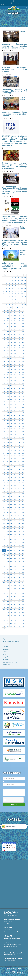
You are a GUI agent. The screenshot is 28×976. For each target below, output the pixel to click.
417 (4, 450)
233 (11, 367)
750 (15, 599)
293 (11, 394)
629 (11, 545)
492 (15, 483)
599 (11, 531)
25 (22, 280)
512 (23, 491)
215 (11, 358)
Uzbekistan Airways (10, 826)
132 (15, 321)
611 (11, 537)
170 (23, 337)
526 (8, 499)
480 (15, 477)
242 (23, 369)
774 (15, 610)
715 (19, 583)
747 (4, 599)
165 (4, 337)
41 (22, 286)
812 (23, 626)
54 (12, 291)
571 (19, 518)
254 (23, 375)
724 (8, 588)
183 (4, 345)
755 (11, 602)
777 (4, 612)
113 (11, 313)
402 (15, 442)
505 (19, 488)
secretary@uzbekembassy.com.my (13, 931)
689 (11, 572)
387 (4, 437)
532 (8, 502)
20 (6, 280)
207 (4, 356)
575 (11, 520)
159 (4, 334)
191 (11, 348)
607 (19, 534)
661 (19, 558)
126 (15, 318)
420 (15, 450)
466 (8, 472)
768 (15, 607)
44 (6, 288)
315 (4, 404)
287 (11, 391)
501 (4, 488)
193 (19, 348)
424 (8, 453)
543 (4, 507)
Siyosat (5, 639)
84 (6, 302)
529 (19, 499)
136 (8, 323)
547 (19, 507)
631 (19, 545)
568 (8, 518)
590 (23, 526)
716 (23, 583)
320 (23, 404)
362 (23, 423)
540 (15, 504)
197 (11, 350)
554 (23, 510)
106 (8, 310)
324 (15, 407)
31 (15, 283)
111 (4, 313)
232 (8, 367)
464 (23, 469)
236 (23, 367)
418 (8, 450)
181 (19, 342)
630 (15, 545)
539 (11, 504)
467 (11, 472)
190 (8, 348)
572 (23, 518)
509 (11, 491)
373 (19, 429)
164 (23, 334)
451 (19, 464)
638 (23, 548)
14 (12, 277)
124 (8, 318)
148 (8, 329)
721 (19, 585)
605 (11, 534)
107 (11, 310)
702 (15, 577)
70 (12, 296)
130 (8, 321)
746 (23, 596)
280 (8, 388)
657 (4, 558)
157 (19, 331)
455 (11, 466)
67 (3, 296)
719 (11, 585)
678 (15, 566)
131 (11, 321)
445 (19, 461)
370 (8, 429)
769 (19, 607)
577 (19, 520)
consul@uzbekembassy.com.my (12, 938)
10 (25, 275)
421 (19, 450)
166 (8, 337)
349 (19, 418)
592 (8, 529)
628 (8, 545)
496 (8, 485)
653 (11, 556)
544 (8, 507)
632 (23, 545)
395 (11, 439)
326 (23, 407)
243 (4, 372)
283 (19, 388)
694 (8, 575)
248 (23, 372)
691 (19, 572)
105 (4, 310)
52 (6, 291)
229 (19, 364)
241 (19, 369)
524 (23, 496)
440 (23, 458)
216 (15, 358)
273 (4, 385)
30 (12, 283)
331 (19, 410)
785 (11, 615)
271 (19, 383)
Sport (4, 654)
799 (19, 620)
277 (19, 385)
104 (22, 307)
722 (23, 585)
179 (11, 342)
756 (15, 602)
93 (9, 304)
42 (25, 286)
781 (19, 612)
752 (23, 599)
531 (4, 502)
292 (8, 394)
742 (8, 596)
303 (4, 399)
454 (8, 466)
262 (8, 380)
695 (11, 575)
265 (19, 380)
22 (12, 280)
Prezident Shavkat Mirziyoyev (11, 641)
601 (19, 531)
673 (19, 564)
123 (4, 318)
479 (11, 477)
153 (4, 331)
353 (11, 421)
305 (11, 399)
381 (4, 434)
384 (15, 434)
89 (22, 302)
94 (12, 304)
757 (19, 602)
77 (9, 299)
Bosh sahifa (4, 24)
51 (3, 291)
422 (23, 450)
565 (19, 515)
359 (11, 423)
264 (15, 380)
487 (19, 480)
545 (11, 507)
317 (11, 404)
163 (19, 334)
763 (19, 604)
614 (23, 537)
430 (8, 456)
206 (23, 353)
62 (12, 294)
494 (23, 483)
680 (23, 566)
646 (8, 553)
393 (4, 439)
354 (15, 421)
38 (12, 286)
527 (11, 499)
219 (4, 361)
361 (19, 423)
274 (8, 385)
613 (19, 537)
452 (23, 464)
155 (11, 331)
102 (14, 307)
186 (15, 345)
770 (23, 607)
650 (23, 553)
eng (5, 1)
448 (8, 464)
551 (11, 510)
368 (23, 426)
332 (23, 410)
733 (19, 591)
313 (19, 402)
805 (19, 623)
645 (4, 553)
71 (15, 296)
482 (23, 477)
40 (19, 286)
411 (4, 448)
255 (4, 377)
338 (23, 412)
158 (23, 331)
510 (15, 491)
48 (19, 288)
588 (15, 526)
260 (23, 377)
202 (8, 353)
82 (25, 299)
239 (11, 369)
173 (11, 340)
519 (4, 496)
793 (19, 618)
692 (23, 572)
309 (4, 402)
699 (4, 577)
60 (6, 294)
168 (15, 337)
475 (19, 475)
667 (19, 561)
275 (11, 385)
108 (15, 310)
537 (4, 504)
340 (8, 415)
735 (4, 593)
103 (18, 307)
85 (9, 302)
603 (4, 534)
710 (23, 580)
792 (15, 618)
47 (15, 288)
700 (8, 577)
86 (12, 302)
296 (23, 394)
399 (4, 442)
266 (23, 380)
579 (4, 523)
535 (19, 502)
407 (11, 445)
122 (23, 315)
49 (22, 288)
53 (9, 291)
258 (15, 377)
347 (11, 418)
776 (23, 610)
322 (8, 407)
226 (8, 364)
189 (4, 348)
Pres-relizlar (6, 659)
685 (19, 569)
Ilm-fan (5, 651)
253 (19, 375)
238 (8, 369)
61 (9, 294)
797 (11, 620)
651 (4, 556)
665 (11, 561)
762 (15, 604)
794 (23, 618)
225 (4, 364)
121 (19, 315)
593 (11, 529)
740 (23, 593)
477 (4, 477)
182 (23, 342)
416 (23, 448)
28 (6, 283)
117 (4, 315)
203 (11, 353)
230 (23, 364)
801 (4, 623)
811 (19, 626)
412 (8, 448)
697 (19, 575)
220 (8, 361)
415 (19, 448)
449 (11, 464)
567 (4, 518)
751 (19, 599)
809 (11, 626)
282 (15, 388)
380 (23, 431)
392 (23, 437)
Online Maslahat (22, 3)
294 (15, 394)
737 (11, 593)
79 (15, 299)
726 (15, 588)
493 (19, 483)
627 (4, 545)
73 (22, 296)
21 (9, 280)
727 (19, 588)
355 (19, 421)
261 (4, 380)
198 (15, 350)
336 (15, 412)
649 (19, 553)
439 (19, 458)
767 (11, 607)
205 (19, 353)
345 (4, 418)
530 (23, 499)
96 (19, 304)
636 (15, 548)
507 (4, 491)
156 (15, 331)
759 (4, 604)
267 (4, 383)
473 (11, 475)
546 (15, 507)
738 (15, 593)
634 (8, 548)
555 (4, 512)
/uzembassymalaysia (10, 954)
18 (25, 277)
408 (15, 445)
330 (15, 410)
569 (11, 518)
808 (8, 626)
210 (15, 356)
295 (19, 394)
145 (19, 326)
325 (19, 407)
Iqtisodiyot (6, 644)
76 (6, 299)
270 (15, 383)
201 (4, 353)
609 (4, 537)
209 (11, 356)
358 (8, 423)
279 (4, 388)
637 (19, 548)
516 (15, 493)
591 (4, 529)
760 (8, 604)
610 (8, 537)
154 (8, 331)
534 (15, 502)
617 (11, 539)
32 (19, 283)
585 (4, 526)
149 (11, 329)
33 (22, 283)
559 (19, 512)
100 (7, 307)
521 (11, 496)
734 (23, 591)
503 (11, 488)
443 (11, 461)
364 (8, 426)
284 (23, 388)
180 (15, 342)
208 (8, 356)
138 (15, 323)
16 (19, 277)
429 (4, 456)
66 (25, 294)
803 (11, 623)
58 (25, 291)
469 (19, 472)
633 (4, 548)
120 (15, 315)
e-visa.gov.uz (23, 1)
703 (19, 577)
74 (25, 296)
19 (3, 280)
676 (8, 566)
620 (23, 539)
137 (11, 323)
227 (11, 364)
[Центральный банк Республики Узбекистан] (9, 846)
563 (11, 515)
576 (15, 520)
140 (23, 323)
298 (8, 396)
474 (15, 475)
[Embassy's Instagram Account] (3, 5)
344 (23, 415)
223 (19, 361)
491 (11, 483)
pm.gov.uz (14, 3)
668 (23, 561)
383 (11, 434)
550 (8, 510)
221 (11, 361)
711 (4, 583)
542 (23, 504)
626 (23, 542)
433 (19, 456)
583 (19, 523)
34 (25, 283)
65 (22, 294)
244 (8, 372)
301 (19, 396)
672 (15, 564)
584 (23, 523)
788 (23, 615)
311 (11, 402)
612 (15, 537)
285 (4, 391)
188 (23, 345)
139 (19, 323)
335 (11, 412)
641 (11, 550)
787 (19, 615)
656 (23, 556)
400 (8, 442)
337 (19, 412)
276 (15, 385)
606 (15, 534)
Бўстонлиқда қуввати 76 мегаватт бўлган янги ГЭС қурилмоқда (14, 91)
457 (19, 466)
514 (8, 493)
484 (8, 480)
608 (23, 534)
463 (19, 469)
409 (19, 445)
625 (19, 542)
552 (15, 510)
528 (15, 499)
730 (8, 591)
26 (25, 280)
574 (8, 520)
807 (4, 626)
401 (11, 442)
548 (23, 507)
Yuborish (14, 804)
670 (8, 564)
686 (23, 569)
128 (23, 318)
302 (23, 396)
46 (12, 288)
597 (4, 531)
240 (15, 369)
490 (8, 483)
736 (8, 593)
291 (4, 394)
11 (3, 277)
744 (15, 596)
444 (15, 461)
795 (4, 620)
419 (11, 450)
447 (4, 464)
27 (3, 283)
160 (8, 334)
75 (3, 299)
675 (4, 566)
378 (15, 431)
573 (4, 520)
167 (11, 337)
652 (8, 556)
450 (15, 464)
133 (19, 321)
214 (8, 358)
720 (15, 585)
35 (3, 286)
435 (4, 458)
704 (23, 577)
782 (23, 612)
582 (15, 523)
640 (8, 550)
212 (23, 356)
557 (11, 512)
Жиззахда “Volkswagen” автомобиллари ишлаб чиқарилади (14, 69)
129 (4, 321)
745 (19, 596)
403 (19, 442)
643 (19, 550)
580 (8, 523)
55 (15, 291)
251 (11, 375)
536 (23, 502)
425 (11, 453)
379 (19, 431)
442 (8, 461)
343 (19, 415)
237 (4, 369)
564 (15, 515)
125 (11, 318)
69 (9, 296)
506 (23, 488)
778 (8, 612)
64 (19, 294)
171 (4, 340)
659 (11, 558)
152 (23, 329)
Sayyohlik (5, 657)
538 (8, 504)
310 (8, 402)
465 (4, 472)
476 (23, 475)
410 (23, 445)
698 (23, 575)
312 (15, 402)
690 (15, 572)
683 (11, 569)
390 (15, 437)
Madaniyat (6, 649)
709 (19, 580)
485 (11, 480)
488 (23, 480)
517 (19, 493)
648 (15, 553)
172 (8, 340)
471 (4, 475)
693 (4, 575)
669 (4, 564)
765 (4, 607)
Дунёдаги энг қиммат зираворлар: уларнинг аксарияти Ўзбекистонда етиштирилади (14, 165)
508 (8, 491)
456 (15, 466)
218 (23, 358)
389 (11, 437)
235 (19, 367)
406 (8, 445)
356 (23, 421)
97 (22, 304)
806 (23, 623)
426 (15, 453)
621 (4, 542)
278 (23, 385)
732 (15, 591)
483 (4, 480)
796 (8, 620)
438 (15, 458)
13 (9, 277)
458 (23, 466)
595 (19, 529)
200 (23, 350)
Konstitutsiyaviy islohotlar (10, 662)
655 (19, 556)
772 (8, 610)
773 (11, 610)
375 (4, 431)
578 (23, 520)
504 (15, 488)
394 (8, 439)
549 (4, 510)
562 (8, 515)
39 (15, 286)
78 (12, 299)
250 (8, 375)
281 (11, 388)
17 (22, 277)
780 (15, 612)
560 (23, 512)
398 (23, 439)
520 (8, 496)
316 (8, 404)
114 (15, 313)
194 (23, 348)
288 (15, 391)
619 (19, 539)
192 (15, 348)
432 (15, 456)
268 (8, 383)
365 (11, 426)
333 (4, 412)
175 (19, 340)
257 (11, 377)
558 (15, 512)
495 (4, 485)
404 (23, 442)
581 (11, 523)
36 (6, 286)
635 (11, 548)
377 (11, 431)
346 (8, 418)
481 (19, 477)
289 (19, 391)
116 (23, 313)
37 (9, 286)
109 (19, 310)
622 (8, 542)
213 (4, 358)
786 (15, 615)
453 (4, 466)
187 (19, 345)
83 (3, 302)
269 (11, 383)
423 (4, 453)
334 (8, 412)
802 (8, 623)
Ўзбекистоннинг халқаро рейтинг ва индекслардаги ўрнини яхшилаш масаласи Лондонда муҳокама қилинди (14, 219)
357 (4, 423)
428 (23, 453)
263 (11, 380)
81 (22, 299)
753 (4, 602)
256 (8, 377)
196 (8, 350)
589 (19, 526)
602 (23, 531)
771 (4, 610)
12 (6, 277)
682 (8, 569)
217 (19, 358)
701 (11, 577)
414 (15, 448)
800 (23, 620)
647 (11, 553)
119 (11, 315)
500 (23, 485)
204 (15, 353)
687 (4, 572)
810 (15, 626)
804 (15, 623)
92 (6, 304)
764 (23, 604)
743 (11, 596)
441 (4, 461)
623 (11, 542)
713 (11, 583)
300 (15, 396)
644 (23, 550)
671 (11, 564)
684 (15, 569)
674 (23, 564)
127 (19, 318)
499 (19, 485)
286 (8, 391)
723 (4, 588)
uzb (2, 1)
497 (11, 485)
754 (8, 602)
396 (15, 439)
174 (15, 340)
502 (8, 488)
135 (4, 323)
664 (8, 561)
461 (11, 469)
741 (4, 596)
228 (15, 364)
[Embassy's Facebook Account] (1, 5)
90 (25, 302)
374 (23, 429)
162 (15, 334)
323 (11, 407)
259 (19, 377)
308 (23, 399)
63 (15, 294)
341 (11, 415)
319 (19, 404)
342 (15, 415)
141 (4, 326)
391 (19, 437)
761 (11, 604)
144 (15, 326)
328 (8, 410)
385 (19, 434)
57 (22, 291)
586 (8, 526)
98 (25, 304)
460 (8, 469)
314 (23, 402)
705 (4, 580)
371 (11, 429)
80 (19, 299)
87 (15, 302)
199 (19, 350)
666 (15, 561)
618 (15, 539)
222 (15, 361)
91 (3, 304)
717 (4, 585)
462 (15, 469)
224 (23, 361)
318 (15, 404)
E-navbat (16, 1)
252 (15, 375)
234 (15, 367)
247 (19, 372)
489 (4, 483)
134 (23, 321)
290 (23, 391)
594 (15, 529)
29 (9, 283)
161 (11, 334)
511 (19, 491)
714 (15, 583)
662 (23, 558)
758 (23, 602)
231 (4, 367)
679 (19, 566)
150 (15, 329)
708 (15, 580)
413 (11, 448)
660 (15, 558)
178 (8, 342)
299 (11, 396)
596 (23, 529)
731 (11, 591)
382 (8, 434)
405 (4, 445)
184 (8, 345)
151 (19, 329)
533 (11, 502)
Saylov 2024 (6, 664)
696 (15, 575)
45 (9, 288)
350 (23, 418)
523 (19, 496)
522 (15, 496)
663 (4, 561)
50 (25, 288)
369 (4, 429)
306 (15, 399)
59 (3, 294)
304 (8, 399)
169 (19, 337)
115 (19, 313)
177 (4, 342)
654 (15, 556)
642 (15, 550)
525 (4, 499)
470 (23, 472)
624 (15, 542)
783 (4, 615)
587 (11, 526)
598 (8, 531)
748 (8, 599)
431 (11, 456)
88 (19, 302)
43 (3, 288)
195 (4, 350)
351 (4, 421)
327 (4, 410)
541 (19, 504)
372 (15, 429)
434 (23, 456)
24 (19, 280)
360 (15, 423)
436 (8, 458)
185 (11, 345)
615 (4, 539)
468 (15, 472)
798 (15, 620)
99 (3, 307)
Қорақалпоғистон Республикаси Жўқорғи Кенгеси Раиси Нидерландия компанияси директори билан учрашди (14, 189)
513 (4, 493)
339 (4, 415)
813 (4, 629)
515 (11, 493)
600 (15, 531)
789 (4, 618)
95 (15, 304)
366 (15, 426)
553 (19, 510)
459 (4, 469)
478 (8, 477)
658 (8, 558)
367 (19, 426)
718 (8, 585)
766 (8, 607)
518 (23, 493)
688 (8, 572)
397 (19, 439)
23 (15, 280)
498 (15, 485)
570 (15, 518)
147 (4, 329)
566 (23, 515)
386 (23, 434)
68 (6, 296)
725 (11, 588)
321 (4, 407)
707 (11, 580)
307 (19, 399)
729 (4, 591)
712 (8, 583)
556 (8, 512)
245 (11, 372)
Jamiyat (5, 646)
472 (8, 475)
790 (8, 618)
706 (8, 580)
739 (19, 593)
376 (8, 431)
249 (4, 375)
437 (11, 458)
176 (23, 340)
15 (15, 277)
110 (23, 310)
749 (11, 599)
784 (8, 615)
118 (8, 315)
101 (11, 307)
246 (15, 372)
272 (23, 383)
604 (8, 534)
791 (11, 618)
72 (19, 296)
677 (11, 566)
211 (19, 356)
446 (23, 461)
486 (15, 480)
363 (4, 426)
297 (4, 396)
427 (19, 453)
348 (15, 418)
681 (4, 569)
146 (23, 326)
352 (8, 421)
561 (4, 515)
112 (8, 313)
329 (11, 410)
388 (8, 437)
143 (11, 326)
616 (8, 539)
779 (11, 612)
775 (19, 610)
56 (19, 291)
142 (8, 326)
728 (23, 588)
